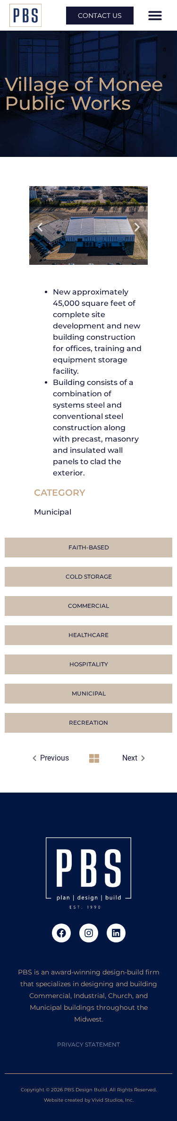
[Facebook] (61, 933)
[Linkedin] (116, 933)
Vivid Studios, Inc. (113, 1100)
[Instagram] (88, 933)
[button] (155, 15)
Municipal (52, 511)
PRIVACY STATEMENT (88, 1044)
